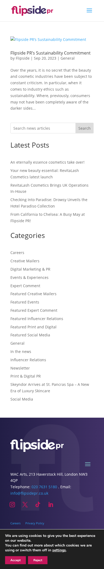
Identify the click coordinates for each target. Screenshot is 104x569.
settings (59, 550)
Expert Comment (25, 285)
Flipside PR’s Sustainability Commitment (50, 53)
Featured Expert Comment (33, 310)
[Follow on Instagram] (12, 504)
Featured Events (24, 302)
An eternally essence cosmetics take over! (47, 162)
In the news (20, 351)
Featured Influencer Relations (36, 318)
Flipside (23, 58)
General (68, 58)
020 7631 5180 (44, 486)
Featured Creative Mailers (33, 293)
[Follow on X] (25, 504)
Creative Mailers (24, 260)
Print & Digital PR (25, 376)
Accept (15, 560)
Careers (17, 252)
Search (84, 128)
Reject (37, 560)
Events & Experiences (29, 277)
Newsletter (20, 368)
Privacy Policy (34, 523)
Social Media (21, 399)
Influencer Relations (28, 359)
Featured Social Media (30, 334)
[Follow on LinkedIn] (50, 504)
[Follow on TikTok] (38, 504)
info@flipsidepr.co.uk (29, 493)
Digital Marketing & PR (30, 269)
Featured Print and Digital (33, 326)
